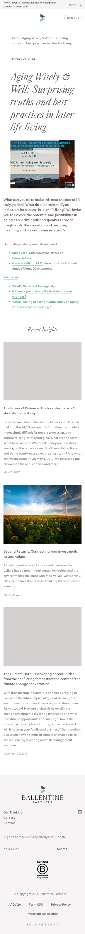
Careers (9, 818)
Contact (9, 823)
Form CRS (36, 904)
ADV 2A (15, 904)
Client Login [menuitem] (21, 6)
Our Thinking (13, 812)
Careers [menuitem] (7, 6)
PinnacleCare (22, 258)
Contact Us (73, 17)
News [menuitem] (6, 2)
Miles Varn (19, 253)
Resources (10, 277)
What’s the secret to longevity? (34, 286)
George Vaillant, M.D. (27, 263)
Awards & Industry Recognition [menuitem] (39, 2)
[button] (71, 4)
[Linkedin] (80, 811)
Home (14, 38)
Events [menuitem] (16, 2)
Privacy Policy (61, 904)
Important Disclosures (42, 914)
